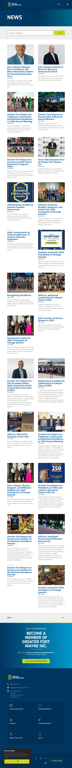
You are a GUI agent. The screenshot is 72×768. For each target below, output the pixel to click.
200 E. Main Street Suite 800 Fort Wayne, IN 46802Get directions (16, 694)
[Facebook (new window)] (36, 758)
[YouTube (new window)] (45, 763)
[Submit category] (59, 33)
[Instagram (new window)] (45, 758)
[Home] (14, 4)
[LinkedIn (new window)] (41, 758)
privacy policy (24, 754)
